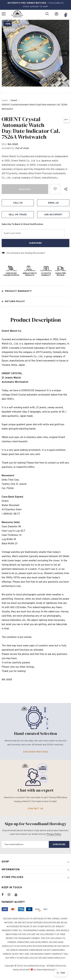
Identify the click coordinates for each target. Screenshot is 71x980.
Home (5, 100)
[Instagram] (11, 895)
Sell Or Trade (18, 214)
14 (7, 253)
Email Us (53, 202)
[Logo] (17, 14)
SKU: (4, 144)
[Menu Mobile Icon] (4, 14)
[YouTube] (18, 895)
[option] (35, 53)
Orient (14, 100)
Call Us (17, 202)
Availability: (8, 148)
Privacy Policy (54, 834)
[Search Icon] (47, 14)
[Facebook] (5, 895)
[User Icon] (56, 14)
